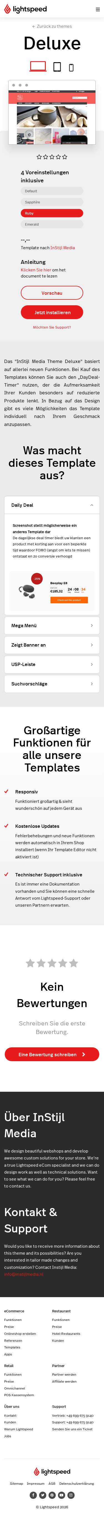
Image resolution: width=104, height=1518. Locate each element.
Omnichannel (14, 1388)
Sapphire (32, 202)
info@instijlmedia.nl (23, 1274)
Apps (8, 1354)
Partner (58, 1365)
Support (59, 1406)
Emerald (32, 224)
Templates (12, 1347)
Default (31, 190)
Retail (9, 1365)
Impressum (36, 1483)
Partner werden (64, 1374)
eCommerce (14, 1310)
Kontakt (10, 1415)
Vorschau (52, 292)
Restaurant (61, 1310)
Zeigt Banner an (28, 644)
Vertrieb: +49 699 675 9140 (72, 1415)
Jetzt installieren (53, 312)
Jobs (7, 1436)
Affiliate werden (64, 1381)
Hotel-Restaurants (66, 1333)
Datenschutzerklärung (76, 1483)
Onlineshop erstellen (20, 1333)
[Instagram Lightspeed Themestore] (71, 1495)
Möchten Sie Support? (52, 327)
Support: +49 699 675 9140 (72, 1422)
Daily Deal (22, 504)
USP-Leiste (23, 664)
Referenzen (13, 1340)
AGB (52, 1483)
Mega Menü (24, 625)
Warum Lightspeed (18, 1429)
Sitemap (16, 1483)
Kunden (58, 1340)
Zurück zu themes (54, 26)
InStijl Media (62, 247)
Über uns (11, 1406)
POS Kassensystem (19, 1395)
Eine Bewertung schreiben (48, 1054)
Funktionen (13, 1319)
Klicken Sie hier (36, 270)
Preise (9, 1326)
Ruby (29, 213)
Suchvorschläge (29, 683)
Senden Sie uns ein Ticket (72, 1429)
